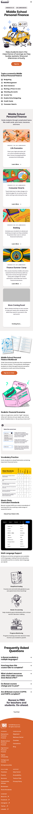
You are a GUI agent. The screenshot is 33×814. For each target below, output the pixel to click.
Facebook (4, 799)
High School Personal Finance (4, 749)
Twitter (3, 806)
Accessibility (17, 775)
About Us (4, 796)
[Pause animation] (3, 425)
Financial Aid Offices (5, 782)
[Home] (5, 2)
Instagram (4, 803)
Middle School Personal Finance (5, 742)
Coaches (16, 740)
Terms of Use (17, 778)
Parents (3, 775)
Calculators (16, 743)
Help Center (17, 772)
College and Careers (5, 761)
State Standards (6, 789)
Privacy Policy (17, 781)
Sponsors (4, 778)
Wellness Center (18, 737)
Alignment (16, 734)
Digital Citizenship (4, 755)
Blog (14, 746)
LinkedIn (3, 809)
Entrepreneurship (6, 765)
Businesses (4, 786)
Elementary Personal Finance (4, 736)
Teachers (4, 772)
